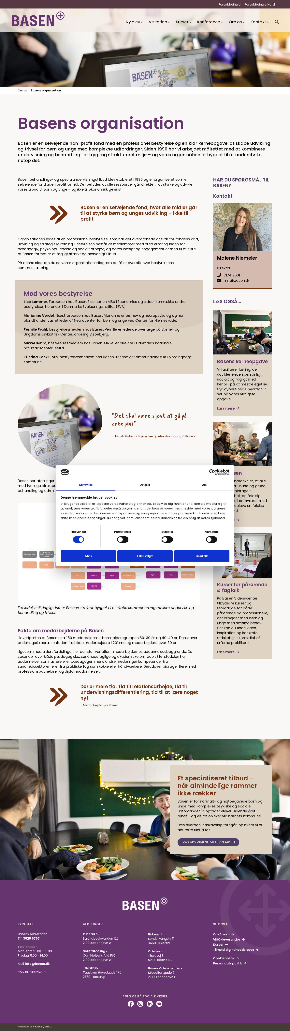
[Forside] (38, 18)
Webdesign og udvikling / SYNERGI (35, 1026)
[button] (277, 22)
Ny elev (133, 22)
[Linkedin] (150, 1004)
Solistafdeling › (95, 951)
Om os (235, 22)
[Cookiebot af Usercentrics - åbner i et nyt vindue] (212, 472)
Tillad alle (201, 556)
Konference (208, 22)
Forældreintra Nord (259, 4)
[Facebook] (131, 1004)
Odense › (155, 951)
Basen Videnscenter (164, 968)
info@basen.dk (37, 963)
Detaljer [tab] (145, 484)
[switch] (122, 539)
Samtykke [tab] (86, 484)
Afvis (88, 556)
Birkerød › (155, 934)
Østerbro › (91, 934)
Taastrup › (91, 968)
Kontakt (258, 22)
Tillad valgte (145, 556)
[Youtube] (159, 1004)
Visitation (158, 22)
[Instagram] (140, 1004)
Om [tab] (204, 484)
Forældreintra (229, 4)
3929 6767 (31, 938)
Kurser (182, 22)
